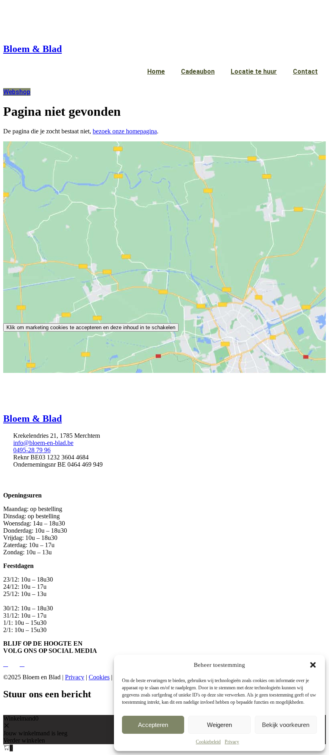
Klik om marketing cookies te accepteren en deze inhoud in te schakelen (90, 327)
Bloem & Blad (32, 49)
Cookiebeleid (208, 742)
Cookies (99, 677)
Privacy (232, 742)
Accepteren (153, 724)
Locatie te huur (254, 71)
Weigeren (219, 724)
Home (156, 71)
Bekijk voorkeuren (285, 724)
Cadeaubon (198, 71)
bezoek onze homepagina (125, 131)
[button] (313, 665)
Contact (305, 71)
